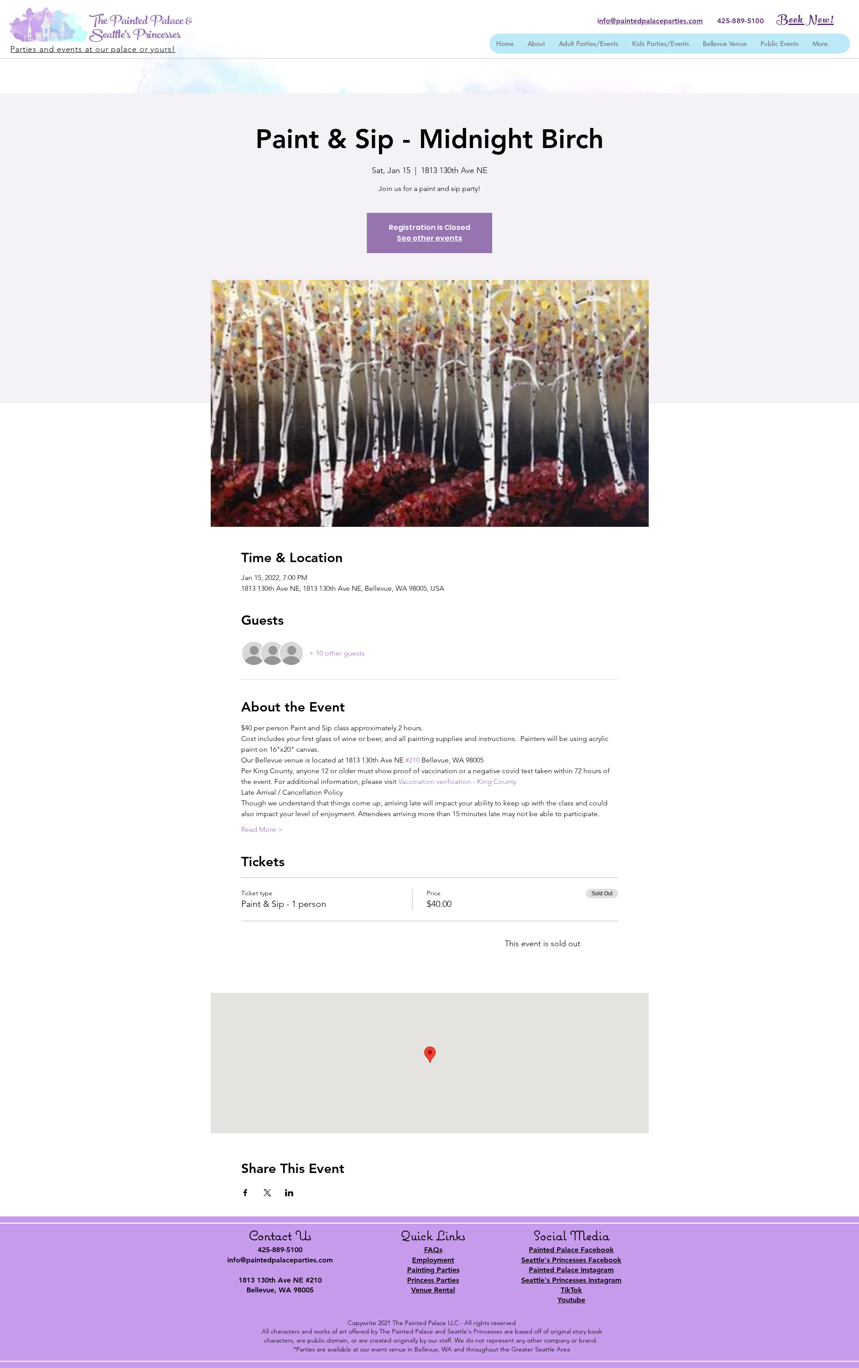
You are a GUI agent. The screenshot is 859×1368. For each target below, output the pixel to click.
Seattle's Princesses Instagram (571, 1280)
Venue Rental (433, 1290)
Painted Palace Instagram (571, 1270)
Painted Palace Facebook (571, 1249)
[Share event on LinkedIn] (289, 1192)
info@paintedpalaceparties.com (280, 1260)
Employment (433, 1260)
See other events (429, 238)
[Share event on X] (267, 1192)
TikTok (571, 1290)
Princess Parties (433, 1280)
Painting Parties (433, 1270)
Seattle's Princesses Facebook (571, 1260)
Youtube (571, 1300)
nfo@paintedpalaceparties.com (651, 21)
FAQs (433, 1249)
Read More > (262, 829)
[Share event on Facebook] (245, 1192)
